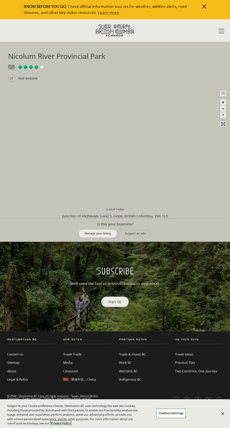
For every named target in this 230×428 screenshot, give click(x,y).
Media (68, 362)
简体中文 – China (83, 379)
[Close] (223, 414)
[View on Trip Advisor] (115, 67)
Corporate (70, 371)
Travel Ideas (184, 354)
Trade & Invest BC (132, 354)
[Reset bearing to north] (223, 115)
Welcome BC (128, 371)
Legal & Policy (17, 379)
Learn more (108, 12)
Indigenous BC (130, 379)
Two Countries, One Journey (196, 371)
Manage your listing (97, 233)
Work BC (125, 362)
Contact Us (15, 354)
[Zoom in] (223, 102)
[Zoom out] (223, 109)
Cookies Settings (171, 413)
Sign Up (115, 302)
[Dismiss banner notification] (204, 6)
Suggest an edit (135, 233)
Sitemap (13, 362)
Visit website (28, 78)
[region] (115, 144)
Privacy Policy (61, 423)
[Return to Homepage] (115, 30)
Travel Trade (72, 354)
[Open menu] (221, 31)
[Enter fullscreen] (223, 124)
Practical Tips (185, 362)
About (11, 371)
